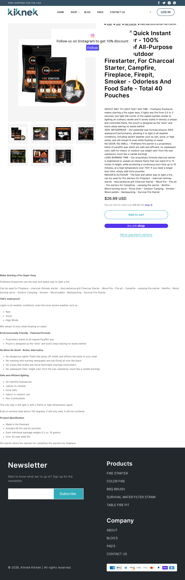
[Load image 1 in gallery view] (18, 134)
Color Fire (116, 481)
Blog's (112, 538)
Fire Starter (130, 24)
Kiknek (26, 567)
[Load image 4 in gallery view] (86, 134)
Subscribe (68, 494)
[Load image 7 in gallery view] (63, 156)
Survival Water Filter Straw (131, 497)
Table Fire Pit (118, 505)
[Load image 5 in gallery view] (18, 156)
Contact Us (117, 554)
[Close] (131, 32)
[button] (74, 12)
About (112, 530)
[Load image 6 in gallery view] (41, 156)
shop (118, 24)
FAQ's (111, 546)
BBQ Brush (116, 489)
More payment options (136, 234)
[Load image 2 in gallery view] (41, 134)
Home (109, 24)
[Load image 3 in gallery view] (63, 134)
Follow (92, 47)
